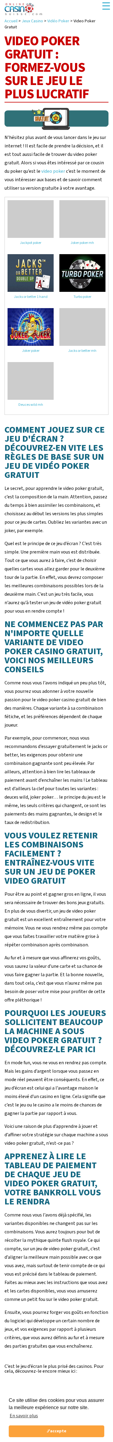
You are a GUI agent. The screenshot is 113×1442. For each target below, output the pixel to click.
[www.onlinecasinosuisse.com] (23, 9)
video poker (53, 171)
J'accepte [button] (56, 1431)
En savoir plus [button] (24, 1415)
